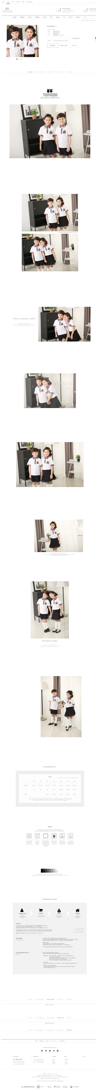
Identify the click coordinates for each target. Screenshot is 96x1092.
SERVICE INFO (69, 71)
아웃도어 (44, 17)
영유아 (51, 17)
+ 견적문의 (66, 1059)
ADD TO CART (63, 45)
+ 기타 (65, 1060)
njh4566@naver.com (55, 1078)
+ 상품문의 (66, 1063)
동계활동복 (22, 17)
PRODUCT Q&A (60, 71)
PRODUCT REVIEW (50, 71)
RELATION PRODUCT (40, 71)
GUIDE (53, 1059)
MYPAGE (17, 1)
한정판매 (78, 17)
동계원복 (14, 17)
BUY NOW (52, 45)
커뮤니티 (85, 17)
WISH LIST (74, 45)
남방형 (90, 20)
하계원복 (29, 17)
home (82, 20)
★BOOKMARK (30, 1)
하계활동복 (37, 17)
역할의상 (58, 17)
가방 (64, 17)
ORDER (23, 1)
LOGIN (3, 1)
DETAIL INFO (30, 71)
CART (12, 1)
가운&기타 (70, 17)
